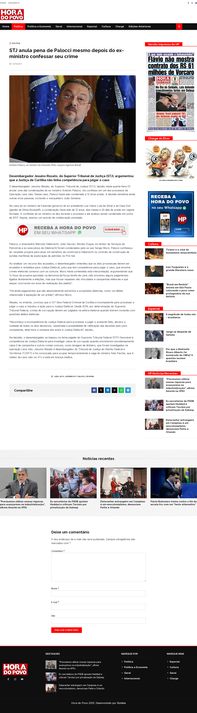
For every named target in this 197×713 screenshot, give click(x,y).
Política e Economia (39, 26)
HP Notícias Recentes (163, 373)
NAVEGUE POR (129, 653)
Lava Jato (59, 376)
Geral (59, 26)
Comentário (58, 551)
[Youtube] (196, 3)
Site (53, 615)
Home (5, 26)
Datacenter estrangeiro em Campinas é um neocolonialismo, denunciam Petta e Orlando (180, 426)
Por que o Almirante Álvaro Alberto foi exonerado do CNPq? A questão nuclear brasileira (179, 355)
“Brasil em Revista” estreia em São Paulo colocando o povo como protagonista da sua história (180, 290)
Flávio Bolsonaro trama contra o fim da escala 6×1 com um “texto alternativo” (174, 503)
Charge (119, 26)
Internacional (74, 26)
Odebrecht (70, 376)
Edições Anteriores (140, 26)
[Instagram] (192, 3)
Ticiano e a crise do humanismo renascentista (181, 251)
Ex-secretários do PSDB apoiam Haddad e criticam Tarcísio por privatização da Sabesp (180, 406)
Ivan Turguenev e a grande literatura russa (180, 269)
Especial (92, 26)
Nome (55, 588)
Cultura (106, 26)
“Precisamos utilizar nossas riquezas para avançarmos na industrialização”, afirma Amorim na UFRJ (180, 385)
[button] (179, 26)
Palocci (81, 376)
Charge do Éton (159, 138)
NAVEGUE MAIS (175, 653)
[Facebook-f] (188, 3)
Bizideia (121, 703)
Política (18, 26)
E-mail (55, 602)
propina (90, 376)
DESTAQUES (53, 653)
